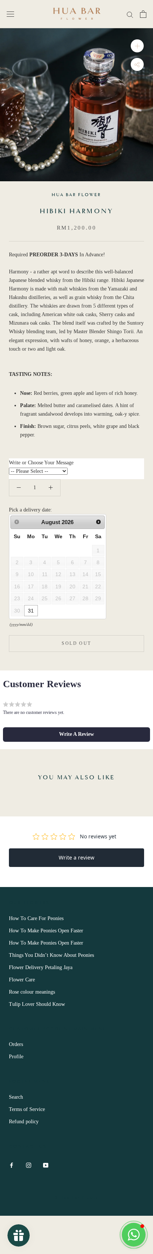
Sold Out (76, 643)
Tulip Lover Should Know (37, 1004)
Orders (16, 1044)
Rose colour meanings (32, 992)
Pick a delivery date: (30, 510)
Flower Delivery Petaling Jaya (40, 967)
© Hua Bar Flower (76, 1197)
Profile (16, 1056)
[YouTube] (45, 1164)
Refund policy (24, 1121)
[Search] (130, 14)
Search (16, 1097)
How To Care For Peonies (36, 918)
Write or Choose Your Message (41, 462)
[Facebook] (11, 1164)
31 (31, 611)
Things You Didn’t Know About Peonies (51, 955)
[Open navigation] (10, 14)
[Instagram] (28, 1164)
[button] (76, 734)
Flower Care (22, 979)
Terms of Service (27, 1109)
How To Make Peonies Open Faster (46, 930)
